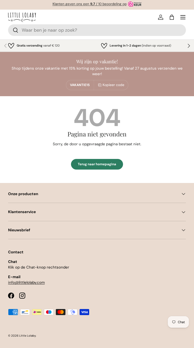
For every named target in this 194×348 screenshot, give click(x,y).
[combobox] (97, 30)
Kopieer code (113, 85)
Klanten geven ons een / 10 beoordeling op (90, 4)
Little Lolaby (27, 335)
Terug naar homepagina (97, 164)
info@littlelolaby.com (26, 282)
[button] (171, 17)
